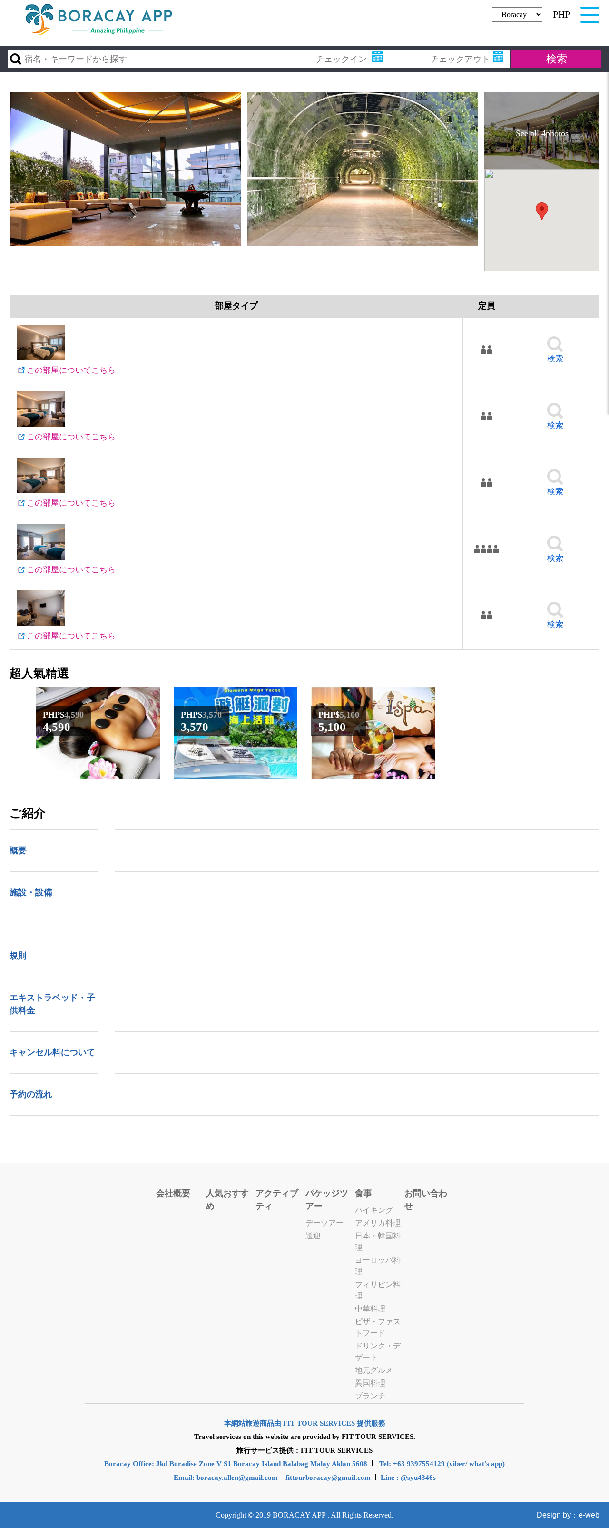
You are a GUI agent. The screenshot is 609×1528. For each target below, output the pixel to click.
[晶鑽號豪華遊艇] (236, 774)
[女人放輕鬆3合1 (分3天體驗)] (373, 774)
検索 (555, 358)
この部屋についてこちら (71, 370)
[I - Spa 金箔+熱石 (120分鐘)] (98, 774)
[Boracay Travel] (99, 33)
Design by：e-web (568, 1515)
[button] (542, 211)
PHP (561, 14)
